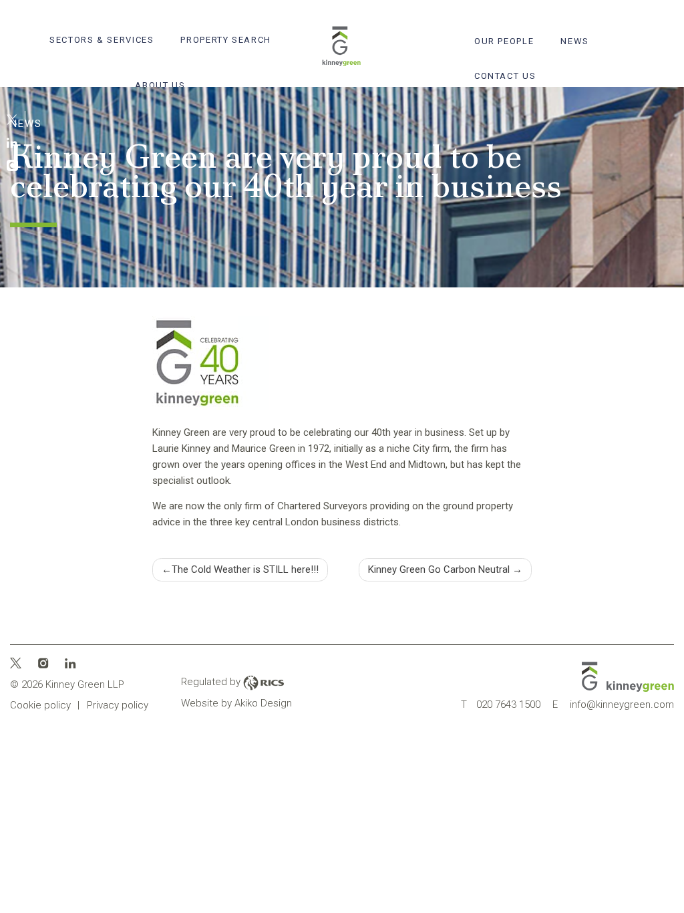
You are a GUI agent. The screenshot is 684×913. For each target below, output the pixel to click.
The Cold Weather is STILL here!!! (245, 569)
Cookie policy (40, 705)
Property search (225, 40)
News (574, 41)
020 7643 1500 (500, 704)
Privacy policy (117, 705)
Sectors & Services (101, 40)
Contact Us (505, 76)
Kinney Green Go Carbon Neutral (439, 569)
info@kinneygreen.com (613, 704)
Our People (504, 41)
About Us (160, 85)
